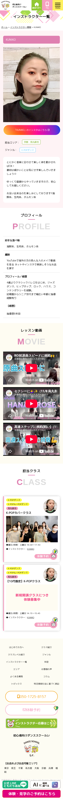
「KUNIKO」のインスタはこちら (31, 129)
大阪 (36, 768)
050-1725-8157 (33, 696)
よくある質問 (16, 677)
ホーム (4, 27)
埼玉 (13, 768)
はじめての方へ (16, 647)
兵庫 (50, 768)
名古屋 (28, 768)
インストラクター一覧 (16, 662)
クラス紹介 (46, 647)
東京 (6, 768)
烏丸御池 (12, 508)
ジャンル (46, 655)
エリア (16, 669)
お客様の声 (46, 669)
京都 (43, 768)
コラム (46, 677)
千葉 (20, 768)
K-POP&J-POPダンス (18, 504)
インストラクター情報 (20, 27)
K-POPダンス (14, 500)
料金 (46, 662)
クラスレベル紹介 (16, 655)
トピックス (16, 684)
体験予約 (33, 709)
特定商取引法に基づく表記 (46, 684)
